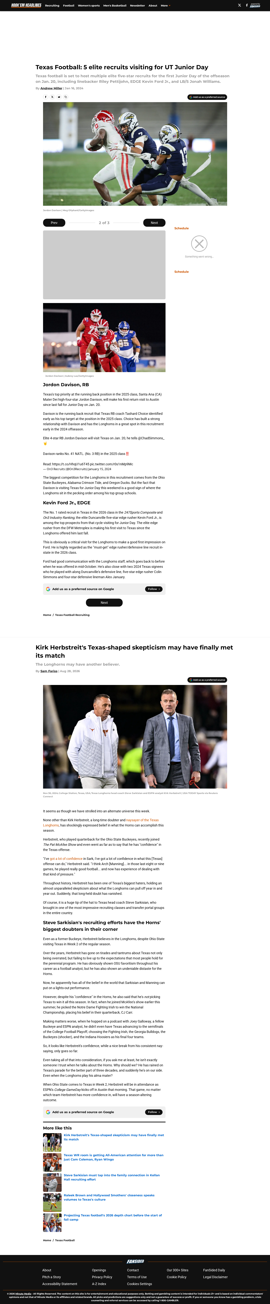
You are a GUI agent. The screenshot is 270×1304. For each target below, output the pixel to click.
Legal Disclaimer (215, 1277)
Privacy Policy (102, 1277)
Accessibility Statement (59, 1284)
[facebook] (247, 5)
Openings (99, 1270)
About (153, 5)
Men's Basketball (114, 5)
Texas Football (65, 1240)
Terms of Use (137, 1277)
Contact (133, 1270)
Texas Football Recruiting (72, 615)
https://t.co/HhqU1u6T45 (70, 464)
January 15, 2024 (99, 469)
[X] (239, 5)
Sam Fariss (49, 671)
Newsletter (137, 5)
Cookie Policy (176, 1277)
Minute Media (23, 1293)
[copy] (65, 97)
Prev (54, 223)
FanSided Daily (214, 1270)
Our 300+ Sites (177, 1270)
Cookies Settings (139, 1284)
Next (154, 223)
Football (68, 5)
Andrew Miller (51, 88)
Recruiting (52, 5)
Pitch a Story (51, 1277)
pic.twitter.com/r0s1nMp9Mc (111, 464)
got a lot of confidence (66, 859)
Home (47, 615)
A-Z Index (99, 1284)
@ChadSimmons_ (151, 438)
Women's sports (89, 5)
